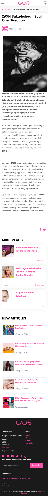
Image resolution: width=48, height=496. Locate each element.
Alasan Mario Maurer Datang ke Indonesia (27, 249)
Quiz (4, 478)
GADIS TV (14, 478)
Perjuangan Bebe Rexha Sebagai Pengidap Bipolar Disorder (28, 272)
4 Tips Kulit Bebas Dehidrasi (25, 294)
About (27, 435)
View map (5, 447)
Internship (29, 443)
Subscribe (36, 465)
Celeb (7, 9)
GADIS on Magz (25, 478)
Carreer (28, 440)
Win (8, 478)
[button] (44, 229)
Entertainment (27, 29)
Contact (28, 438)
